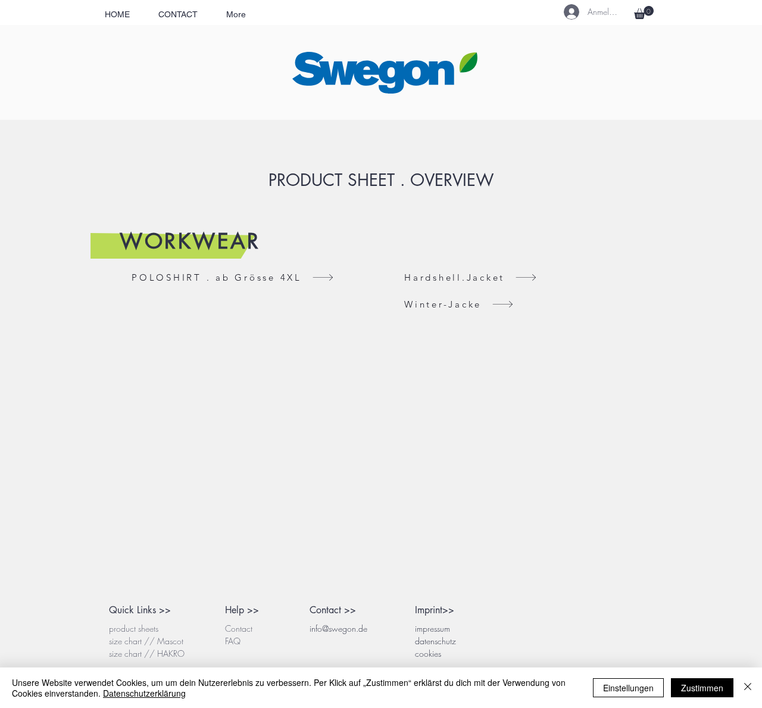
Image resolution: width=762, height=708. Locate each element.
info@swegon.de (338, 628)
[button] (644, 12)
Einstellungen (628, 688)
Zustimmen (702, 688)
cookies (428, 653)
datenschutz (435, 641)
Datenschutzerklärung (144, 693)
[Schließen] (748, 687)
